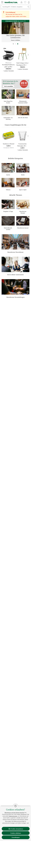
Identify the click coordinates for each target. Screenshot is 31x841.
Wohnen (8, 189)
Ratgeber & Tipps (8, 211)
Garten (8, 175)
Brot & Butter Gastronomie (15, 275)
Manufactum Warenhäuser (15, 252)
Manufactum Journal (22, 228)
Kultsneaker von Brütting (8, 118)
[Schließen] (28, 81)
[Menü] (2, 2)
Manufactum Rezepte (22, 212)
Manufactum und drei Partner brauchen (14, 812)
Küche (23, 175)
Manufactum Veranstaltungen (15, 297)
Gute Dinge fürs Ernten (8, 102)
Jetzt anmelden (6, 80)
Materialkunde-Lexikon (8, 228)
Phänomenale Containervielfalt (23, 102)
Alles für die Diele (23, 117)
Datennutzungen (13, 816)
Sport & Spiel (22, 189)
